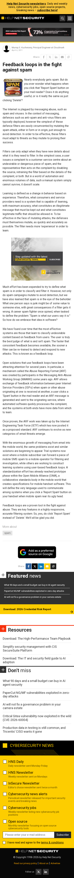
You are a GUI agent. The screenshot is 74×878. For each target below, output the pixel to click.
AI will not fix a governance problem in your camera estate (32, 597)
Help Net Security (51, 857)
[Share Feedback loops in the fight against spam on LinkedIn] (56, 57)
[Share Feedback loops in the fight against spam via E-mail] (62, 57)
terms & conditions (52, 842)
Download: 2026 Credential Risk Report (27, 609)
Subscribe (62, 834)
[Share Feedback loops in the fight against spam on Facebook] (44, 57)
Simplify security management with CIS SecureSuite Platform (30, 648)
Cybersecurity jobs (22, 808)
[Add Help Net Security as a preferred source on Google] (68, 57)
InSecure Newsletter (24, 783)
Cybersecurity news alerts (27, 794)
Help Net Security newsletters (26, 3)
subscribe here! (47, 10)
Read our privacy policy (25, 863)
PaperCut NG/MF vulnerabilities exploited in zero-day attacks (34, 591)
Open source (17, 821)
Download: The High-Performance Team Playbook (37, 638)
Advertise (55, 863)
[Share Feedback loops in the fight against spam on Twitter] (50, 57)
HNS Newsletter (20, 772)
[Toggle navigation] (70, 18)
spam (7, 533)
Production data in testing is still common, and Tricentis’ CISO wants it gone (34, 729)
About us (43, 863)
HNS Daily (16, 762)
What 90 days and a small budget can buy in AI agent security (34, 585)
